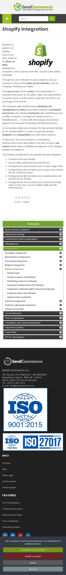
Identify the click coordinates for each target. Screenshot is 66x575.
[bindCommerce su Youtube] (20, 535)
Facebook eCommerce (12, 508)
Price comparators (10, 520)
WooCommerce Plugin (12, 514)
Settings (33, 562)
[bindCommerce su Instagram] (28, 535)
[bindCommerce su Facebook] (5, 535)
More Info (33, 569)
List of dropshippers (11, 502)
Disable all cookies (33, 556)
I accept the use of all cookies (33, 549)
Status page (7, 475)
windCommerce (9, 481)
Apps (4, 469)
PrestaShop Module (11, 527)
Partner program (9, 487)
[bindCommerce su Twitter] (13, 535)
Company (6, 462)
